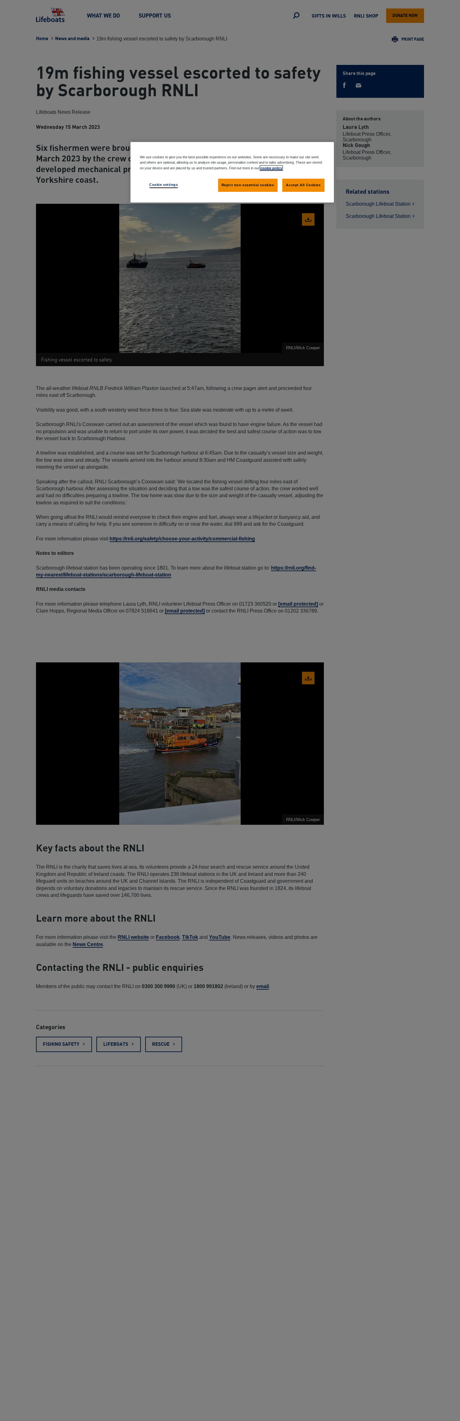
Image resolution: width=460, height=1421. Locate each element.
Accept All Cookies (303, 185)
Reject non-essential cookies (248, 185)
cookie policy (271, 168)
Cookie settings (163, 184)
